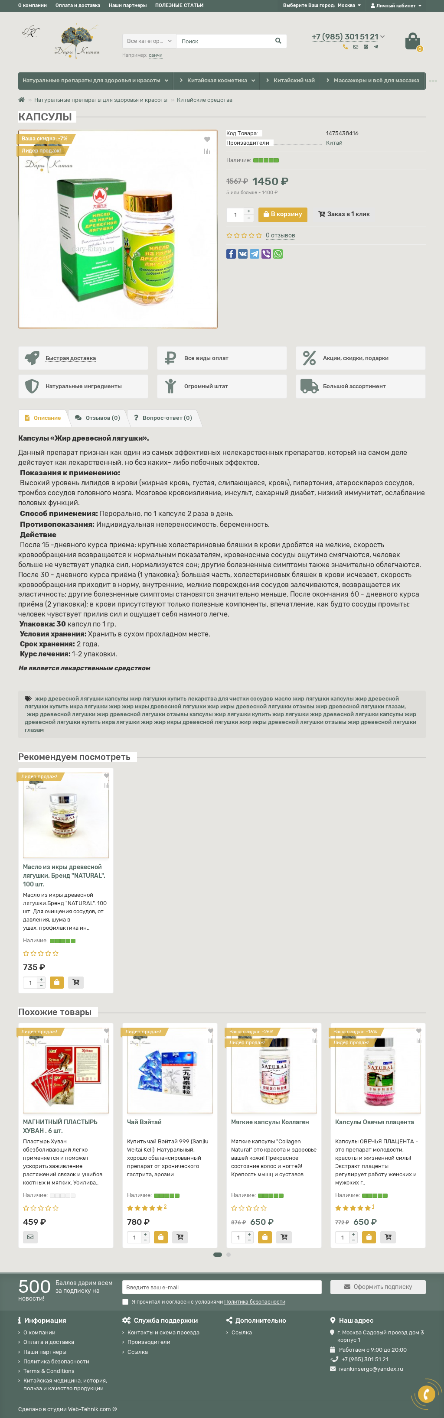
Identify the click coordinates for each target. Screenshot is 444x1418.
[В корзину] (57, 983)
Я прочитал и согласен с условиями (208, 1302)
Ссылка (137, 1352)
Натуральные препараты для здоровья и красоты (91, 80)
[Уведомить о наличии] (30, 1237)
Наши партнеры (128, 5)
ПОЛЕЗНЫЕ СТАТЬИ (179, 5)
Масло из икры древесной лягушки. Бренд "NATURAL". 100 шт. (64, 875)
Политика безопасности (56, 1361)
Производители (148, 1342)
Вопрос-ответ (167, 418)
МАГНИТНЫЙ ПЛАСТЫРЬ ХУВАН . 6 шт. (60, 1127)
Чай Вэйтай (144, 1122)
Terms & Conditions (49, 1371)
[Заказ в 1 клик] (76, 983)
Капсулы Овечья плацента (374, 1122)
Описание (47, 418)
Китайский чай (294, 80)
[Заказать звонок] (426, 1394)
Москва (346, 5)
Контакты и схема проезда (163, 1332)
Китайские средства (204, 100)
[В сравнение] (207, 151)
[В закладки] (207, 139)
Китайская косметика (217, 80)
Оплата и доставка (78, 5)
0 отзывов (280, 235)
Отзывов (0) (103, 418)
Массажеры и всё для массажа (376, 80)
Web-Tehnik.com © (92, 1409)
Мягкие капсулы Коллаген (270, 1122)
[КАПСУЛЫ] (118, 229)
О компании (32, 5)
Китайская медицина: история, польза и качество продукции (65, 1384)
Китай (334, 143)
